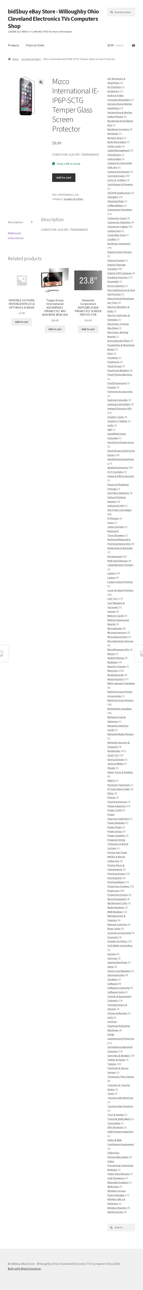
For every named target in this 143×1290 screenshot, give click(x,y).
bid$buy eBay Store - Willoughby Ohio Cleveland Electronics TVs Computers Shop (53, 19)
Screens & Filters (31, 59)
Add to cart (63, 177)
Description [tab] (15, 222)
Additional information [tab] (16, 235)
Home (15, 59)
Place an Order (35, 45)
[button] (41, 82)
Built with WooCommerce (24, 1268)
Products (13, 45)
